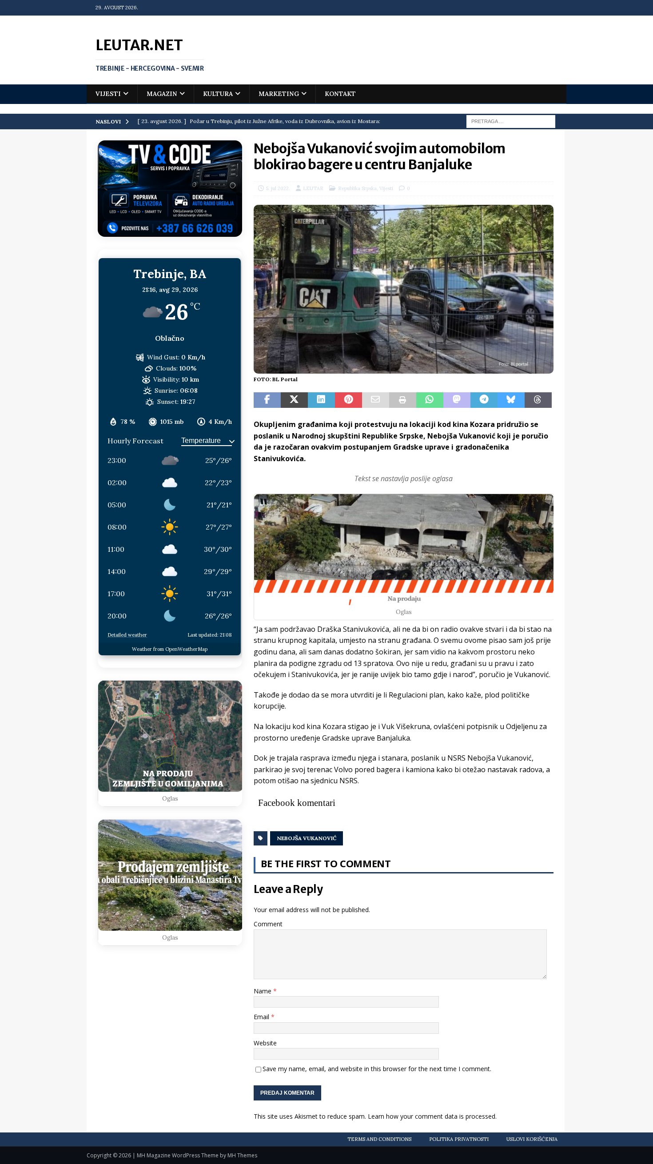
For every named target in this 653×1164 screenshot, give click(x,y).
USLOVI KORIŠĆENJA (531, 1139)
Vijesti (108, 94)
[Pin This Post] (348, 400)
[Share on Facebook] (267, 400)
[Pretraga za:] (510, 121)
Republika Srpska (357, 188)
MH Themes (242, 1155)
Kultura (218, 94)
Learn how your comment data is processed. (432, 1116)
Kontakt (340, 94)
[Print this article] (402, 400)
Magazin (162, 94)
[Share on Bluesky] (511, 400)
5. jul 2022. (278, 188)
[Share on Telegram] (484, 400)
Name (263, 991)
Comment (268, 924)
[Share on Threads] (538, 400)
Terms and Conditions (379, 1139)
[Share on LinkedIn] (321, 400)
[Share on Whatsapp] (429, 400)
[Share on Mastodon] (456, 400)
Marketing (279, 94)
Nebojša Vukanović (306, 838)
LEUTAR (313, 188)
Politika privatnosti (459, 1139)
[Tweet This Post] (294, 400)
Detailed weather (127, 635)
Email (262, 1017)
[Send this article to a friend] (375, 400)
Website (265, 1043)
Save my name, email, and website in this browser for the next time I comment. (377, 1068)
